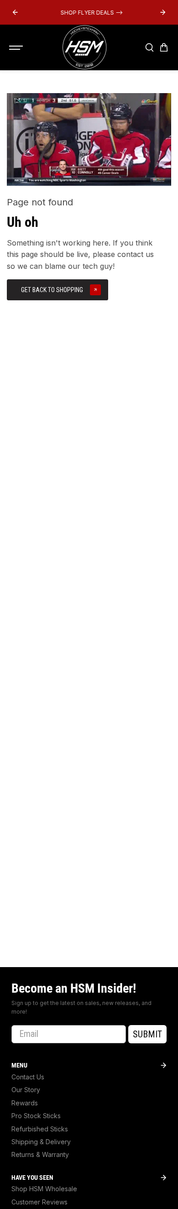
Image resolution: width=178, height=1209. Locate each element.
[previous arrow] (15, 12)
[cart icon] (164, 47)
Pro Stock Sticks (36, 1116)
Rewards (24, 1103)
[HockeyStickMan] (84, 47)
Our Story (25, 1090)
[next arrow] (163, 12)
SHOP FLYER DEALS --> (89, 12)
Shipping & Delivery (41, 1142)
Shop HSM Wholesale (44, 1189)
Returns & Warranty (40, 1154)
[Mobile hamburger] (17, 47)
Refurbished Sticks (39, 1129)
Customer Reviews (39, 1202)
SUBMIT (147, 1034)
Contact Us (27, 1077)
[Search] (149, 47)
